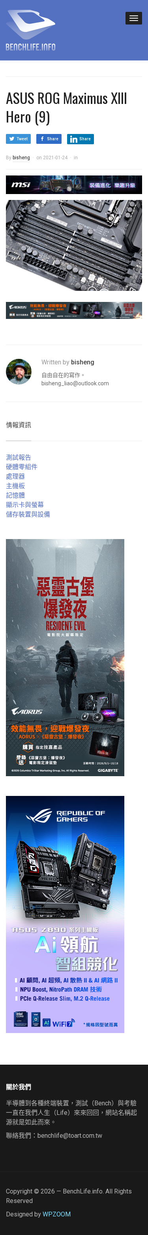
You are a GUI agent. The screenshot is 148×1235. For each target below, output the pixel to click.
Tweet (22, 139)
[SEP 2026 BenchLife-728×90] (74, 310)
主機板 (15, 486)
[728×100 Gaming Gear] (74, 184)
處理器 (15, 476)
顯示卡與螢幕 (25, 505)
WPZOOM (57, 1214)
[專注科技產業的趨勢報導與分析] (30, 29)
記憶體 (15, 495)
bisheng (21, 157)
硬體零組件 (21, 467)
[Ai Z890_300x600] (65, 914)
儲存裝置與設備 (28, 514)
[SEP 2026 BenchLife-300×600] (65, 657)
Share (52, 139)
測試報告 (18, 457)
